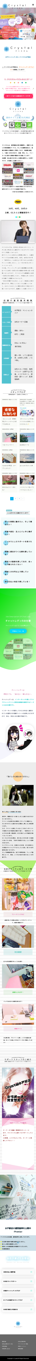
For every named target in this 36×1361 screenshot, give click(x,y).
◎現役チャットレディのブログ (11, 1291)
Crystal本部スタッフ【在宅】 (26, 401)
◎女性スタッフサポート (9, 1281)
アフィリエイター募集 (23, 1343)
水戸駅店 (12, 429)
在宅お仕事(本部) (22, 1341)
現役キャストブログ (13, 399)
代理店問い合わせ (6, 1348)
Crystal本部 (29, 399)
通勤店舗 (4, 1341)
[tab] (18, 1272)
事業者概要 (20, 1348)
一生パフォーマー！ (8, 445)
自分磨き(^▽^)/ (24, 445)
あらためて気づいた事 (26, 465)
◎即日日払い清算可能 (9, 1272)
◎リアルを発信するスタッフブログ (12, 1300)
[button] (18, 631)
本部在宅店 (28, 403)
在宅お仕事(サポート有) (7, 1343)
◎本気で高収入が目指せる (10, 1309)
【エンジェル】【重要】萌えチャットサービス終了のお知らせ (9, 421)
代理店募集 (4, 1346)
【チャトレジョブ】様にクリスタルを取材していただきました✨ (27, 421)
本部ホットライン (22, 1346)
